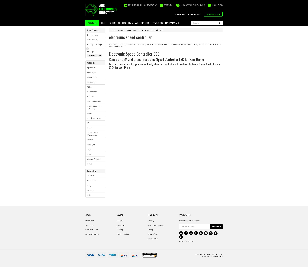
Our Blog (120, 230)
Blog (89, 185)
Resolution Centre (92, 230)
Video (89, 87)
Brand (103, 23)
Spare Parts (91, 68)
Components (92, 92)
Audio (89, 113)
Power (89, 164)
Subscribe (215, 226)
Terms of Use (153, 234)
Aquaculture (92, 77)
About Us (91, 176)
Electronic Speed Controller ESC (151, 30)
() (213, 14)
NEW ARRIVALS (133, 23)
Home (113, 23)
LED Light (91, 144)
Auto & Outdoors (94, 101)
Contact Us (91, 180)
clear (99, 55)
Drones (90, 140)
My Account (89, 221)
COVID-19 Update (123, 234)
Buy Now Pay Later (92, 234)
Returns (90, 195)
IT (88, 123)
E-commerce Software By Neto (212, 256)
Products (92, 23)
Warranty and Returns (156, 225)
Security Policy (153, 238)
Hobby (89, 128)
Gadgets (90, 96)
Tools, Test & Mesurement (92, 133)
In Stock (93, 40)
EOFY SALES (145, 23)
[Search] (219, 23)
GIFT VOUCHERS (157, 23)
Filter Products (93, 30)
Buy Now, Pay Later (172, 23)
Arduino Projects (93, 159)
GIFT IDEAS (122, 23)
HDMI (89, 154)
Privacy (150, 230)
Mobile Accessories (94, 118)
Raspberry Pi (92, 82)
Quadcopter (92, 72)
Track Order (89, 225)
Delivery (90, 190)
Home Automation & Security (94, 107)
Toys (89, 149)
